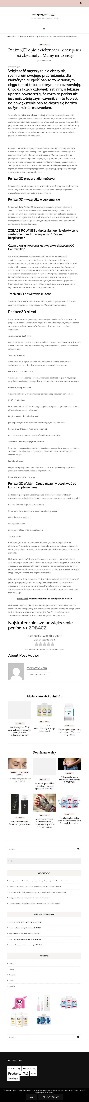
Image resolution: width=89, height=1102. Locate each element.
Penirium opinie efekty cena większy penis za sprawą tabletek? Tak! (44, 786)
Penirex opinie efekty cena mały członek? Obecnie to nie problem (69, 732)
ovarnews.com (44, 14)
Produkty (44, 44)
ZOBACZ (37, 627)
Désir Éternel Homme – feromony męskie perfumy (20, 822)
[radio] (37, 644)
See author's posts (38, 674)
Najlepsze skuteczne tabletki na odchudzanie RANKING (69, 779)
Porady (69, 773)
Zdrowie (12, 986)
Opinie (13, 772)
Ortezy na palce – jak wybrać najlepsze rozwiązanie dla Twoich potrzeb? (35, 903)
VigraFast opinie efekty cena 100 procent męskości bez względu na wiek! (69, 820)
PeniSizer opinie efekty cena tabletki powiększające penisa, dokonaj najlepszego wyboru (19, 731)
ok (31, 1097)
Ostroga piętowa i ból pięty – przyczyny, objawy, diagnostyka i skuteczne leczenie (38, 881)
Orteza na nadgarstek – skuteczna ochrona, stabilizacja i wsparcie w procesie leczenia (44, 823)
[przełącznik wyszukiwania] (81, 3)
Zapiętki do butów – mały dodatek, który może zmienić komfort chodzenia (36, 886)
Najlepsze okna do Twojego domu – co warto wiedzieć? (29, 898)
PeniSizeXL (22, 598)
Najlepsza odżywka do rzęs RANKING (19, 780)
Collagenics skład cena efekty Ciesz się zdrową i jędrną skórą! (44, 728)
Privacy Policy (51, 1097)
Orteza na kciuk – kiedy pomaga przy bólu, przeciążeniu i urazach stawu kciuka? (37, 892)
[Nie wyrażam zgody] (86, 1095)
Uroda (19, 775)
